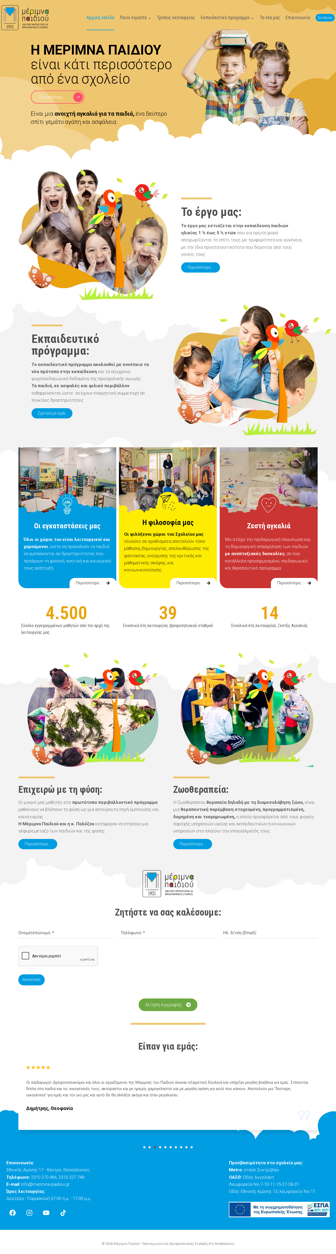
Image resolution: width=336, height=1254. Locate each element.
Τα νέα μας (270, 17)
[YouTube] (46, 1213)
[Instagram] (29, 1213)
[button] (144, 1147)
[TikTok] (63, 1213)
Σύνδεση (325, 17)
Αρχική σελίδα (100, 17)
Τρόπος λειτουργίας (176, 17)
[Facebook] (12, 1213)
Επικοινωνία (298, 17)
